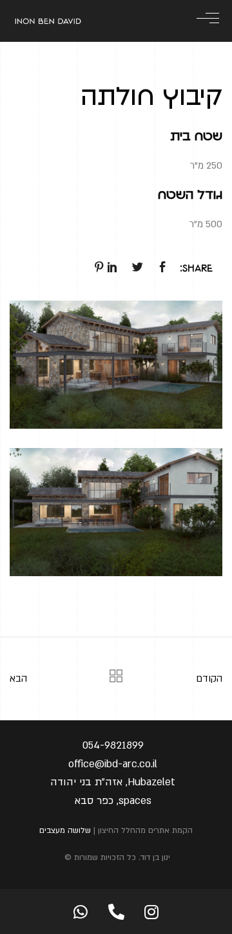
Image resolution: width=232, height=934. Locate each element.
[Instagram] (151, 911)
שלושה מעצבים (65, 830)
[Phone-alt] (116, 911)
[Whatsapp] (80, 911)
